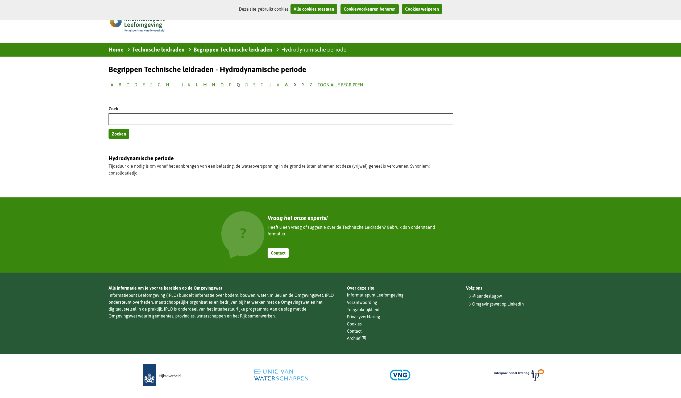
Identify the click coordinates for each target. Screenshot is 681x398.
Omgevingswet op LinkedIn (498, 304)
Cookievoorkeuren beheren (370, 9)
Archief (356, 338)
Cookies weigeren (422, 9)
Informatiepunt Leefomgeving (375, 295)
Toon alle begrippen (340, 84)
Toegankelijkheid (363, 309)
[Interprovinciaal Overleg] (519, 375)
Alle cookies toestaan (314, 9)
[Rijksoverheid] (161, 375)
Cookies (354, 323)
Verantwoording (362, 302)
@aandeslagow (487, 296)
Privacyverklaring (363, 316)
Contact (278, 253)
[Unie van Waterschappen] (281, 375)
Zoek (113, 108)
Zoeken (119, 134)
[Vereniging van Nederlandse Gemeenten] (400, 375)
